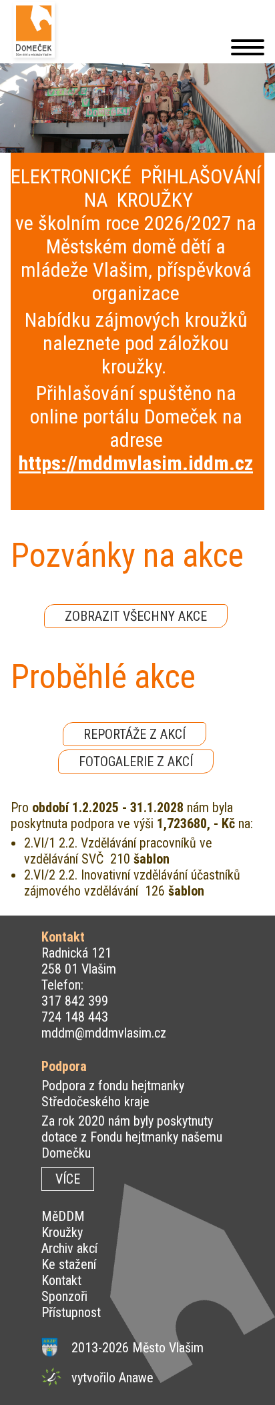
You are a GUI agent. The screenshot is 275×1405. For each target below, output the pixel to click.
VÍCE (67, 1179)
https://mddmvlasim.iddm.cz (136, 463)
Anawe (136, 1378)
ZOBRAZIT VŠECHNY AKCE (136, 616)
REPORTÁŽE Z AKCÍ (134, 734)
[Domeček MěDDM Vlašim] (36, 31)
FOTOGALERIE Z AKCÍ (136, 762)
